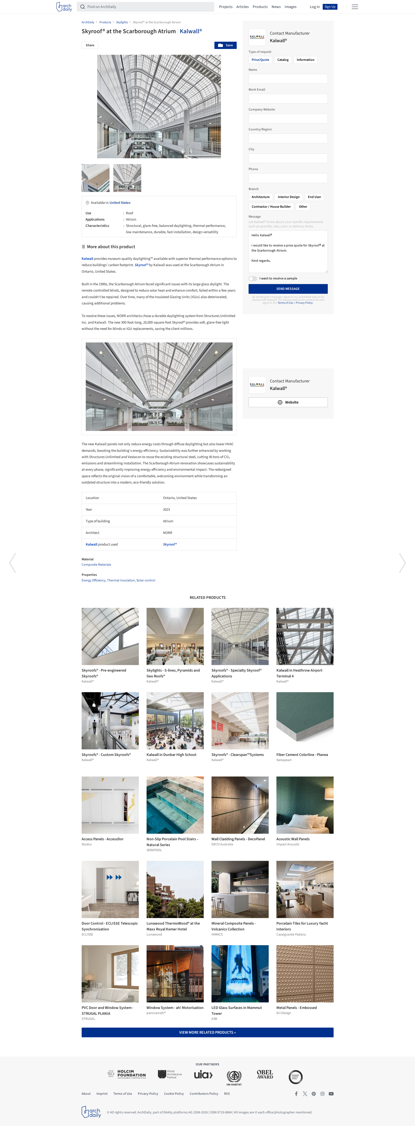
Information (305, 59)
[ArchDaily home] (64, 7)
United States (120, 202)
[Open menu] (355, 7)
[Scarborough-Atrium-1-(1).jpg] (96, 178)
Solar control (145, 580)
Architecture (261, 197)
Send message (288, 288)
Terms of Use (285, 303)
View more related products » (207, 1032)
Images (291, 6)
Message (255, 216)
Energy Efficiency (94, 580)
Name (253, 69)
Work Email (257, 89)
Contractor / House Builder (271, 206)
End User (314, 197)
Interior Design (289, 197)
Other (303, 206)
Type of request (260, 51)
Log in (315, 6)
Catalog (283, 59)
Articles (242, 6)
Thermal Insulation (121, 580)
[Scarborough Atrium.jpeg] (127, 178)
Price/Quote (260, 59)
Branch (254, 189)
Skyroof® (141, 265)
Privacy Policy (304, 303)
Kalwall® (191, 31)
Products (260, 6)
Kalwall (87, 258)
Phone (253, 169)
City (251, 149)
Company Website (262, 109)
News (276, 6)
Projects (226, 6)
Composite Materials (96, 564)
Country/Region (260, 129)
